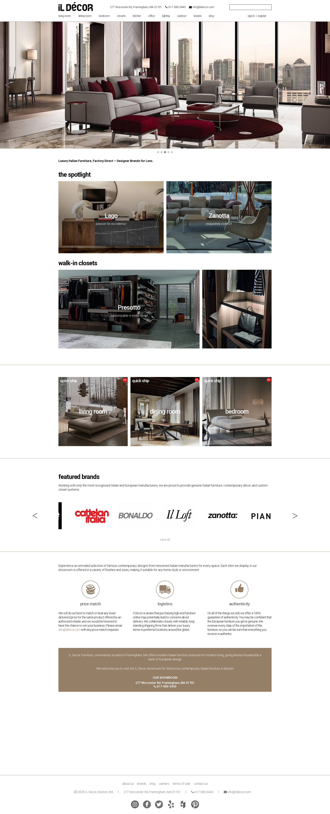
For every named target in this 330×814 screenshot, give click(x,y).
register (262, 16)
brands (197, 16)
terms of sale (181, 783)
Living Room (64, 16)
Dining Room (85, 16)
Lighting (166, 16)
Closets (121, 16)
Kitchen (137, 16)
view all (165, 539)
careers (164, 783)
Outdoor (181, 16)
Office (151, 16)
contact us (201, 783)
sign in (251, 16)
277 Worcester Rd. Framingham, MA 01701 (165, 683)
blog (211, 16)
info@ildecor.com (203, 7)
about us (128, 783)
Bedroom (104, 16)
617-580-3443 (177, 7)
